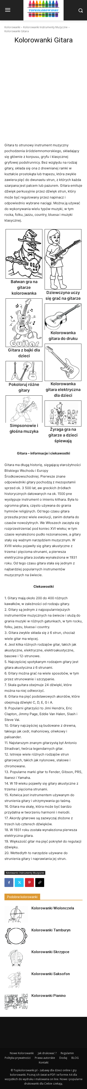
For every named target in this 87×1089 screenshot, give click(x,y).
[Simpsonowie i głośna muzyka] (24, 409)
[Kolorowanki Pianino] (16, 1002)
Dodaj (63, 1058)
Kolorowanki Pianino (48, 995)
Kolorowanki (12, 27)
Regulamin (67, 1053)
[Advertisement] (43, 92)
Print (10, 233)
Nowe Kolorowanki (22, 1053)
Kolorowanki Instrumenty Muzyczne (45, 27)
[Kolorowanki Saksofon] (16, 980)
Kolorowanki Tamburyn (50, 930)
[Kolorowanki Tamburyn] (16, 936)
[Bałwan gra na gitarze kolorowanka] (24, 254)
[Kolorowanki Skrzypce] (16, 958)
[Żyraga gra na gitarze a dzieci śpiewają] (63, 413)
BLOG (75, 1058)
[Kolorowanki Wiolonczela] (16, 914)
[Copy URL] (39, 882)
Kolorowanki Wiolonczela (52, 908)
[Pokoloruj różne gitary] (24, 371)
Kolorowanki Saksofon (50, 974)
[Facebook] (8, 882)
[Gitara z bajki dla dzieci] (24, 322)
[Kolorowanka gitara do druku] (63, 316)
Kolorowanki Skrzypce (50, 952)
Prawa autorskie (45, 1058)
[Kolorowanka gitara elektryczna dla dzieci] (63, 362)
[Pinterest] (29, 882)
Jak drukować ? (47, 1053)
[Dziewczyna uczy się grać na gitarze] (63, 259)
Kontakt (43, 1062)
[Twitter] (19, 882)
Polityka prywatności (18, 1058)
